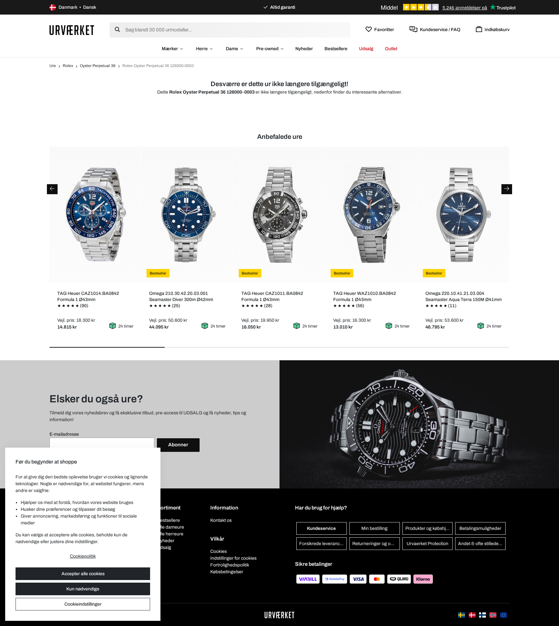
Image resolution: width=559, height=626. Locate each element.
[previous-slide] (52, 189)
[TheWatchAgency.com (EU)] (503, 614)
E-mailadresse (64, 434)
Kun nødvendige (82, 589)
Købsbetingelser (226, 571)
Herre (202, 48)
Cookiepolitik (83, 556)
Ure (52, 65)
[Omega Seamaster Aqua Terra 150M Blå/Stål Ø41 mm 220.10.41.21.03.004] (463, 214)
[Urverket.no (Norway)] (493, 614)
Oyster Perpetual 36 (97, 65)
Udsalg (366, 48)
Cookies (218, 551)
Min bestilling (374, 528)
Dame (232, 48)
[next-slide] (506, 189)
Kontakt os (221, 520)
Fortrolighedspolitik (229, 565)
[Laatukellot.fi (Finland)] (483, 614)
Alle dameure (170, 527)
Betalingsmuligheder (480, 528)
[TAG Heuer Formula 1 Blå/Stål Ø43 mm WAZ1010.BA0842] (371, 214)
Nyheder (304, 48)
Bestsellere (335, 48)
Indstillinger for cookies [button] (233, 558)
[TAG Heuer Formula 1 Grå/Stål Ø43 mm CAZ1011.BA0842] (279, 214)
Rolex (68, 65)
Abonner (178, 444)
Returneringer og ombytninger (376, 543)
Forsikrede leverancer (321, 543)
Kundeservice (321, 528)
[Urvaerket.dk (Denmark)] (473, 614)
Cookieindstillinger (83, 604)
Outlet (391, 48)
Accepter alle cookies (82, 573)
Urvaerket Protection (427, 543)
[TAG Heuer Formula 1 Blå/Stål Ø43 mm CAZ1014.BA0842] (95, 214)
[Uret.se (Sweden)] (462, 614)
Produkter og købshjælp (429, 528)
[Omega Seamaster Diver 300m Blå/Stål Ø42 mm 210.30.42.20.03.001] (187, 214)
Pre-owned (267, 48)
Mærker (170, 48)
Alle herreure (170, 533)
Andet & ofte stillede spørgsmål (482, 543)
